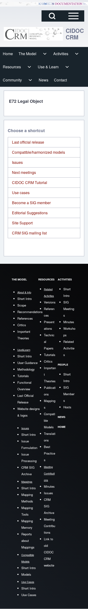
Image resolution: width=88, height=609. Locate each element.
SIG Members (68, 394)
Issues (17, 162)
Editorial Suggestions (30, 212)
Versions (50, 302)
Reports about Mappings (27, 540)
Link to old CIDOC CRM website (49, 552)
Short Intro (24, 298)
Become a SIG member (31, 202)
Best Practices (49, 453)
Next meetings (24, 172)
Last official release (28, 142)
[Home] (33, 34)
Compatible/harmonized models (38, 152)
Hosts (67, 407)
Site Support (22, 223)
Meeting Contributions (49, 526)
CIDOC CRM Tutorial (29, 182)
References (25, 318)
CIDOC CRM (75, 33)
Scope (21, 305)
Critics (21, 325)
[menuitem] (8, 53)
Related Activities (68, 348)
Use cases (21, 192)
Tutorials (23, 376)
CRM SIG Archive (49, 506)
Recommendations (30, 312)
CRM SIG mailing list (29, 233)
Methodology (26, 369)
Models (26, 574)
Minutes (49, 486)
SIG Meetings (68, 309)
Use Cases (28, 595)
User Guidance (27, 362)
